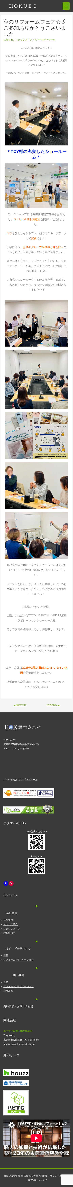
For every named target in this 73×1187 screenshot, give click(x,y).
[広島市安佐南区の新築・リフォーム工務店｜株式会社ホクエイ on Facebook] (6, 883)
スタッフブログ (23, 39)
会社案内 (8, 920)
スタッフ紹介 (10, 924)
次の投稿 (53, 705)
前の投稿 (19, 705)
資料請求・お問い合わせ (18, 1006)
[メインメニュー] (66, 6)
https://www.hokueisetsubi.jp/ (19, 1044)
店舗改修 (8, 990)
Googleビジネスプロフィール (22, 779)
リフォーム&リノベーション (18, 959)
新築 (5, 955)
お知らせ (8, 39)
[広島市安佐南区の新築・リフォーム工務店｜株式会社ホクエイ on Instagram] (11, 883)
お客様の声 (9, 932)
